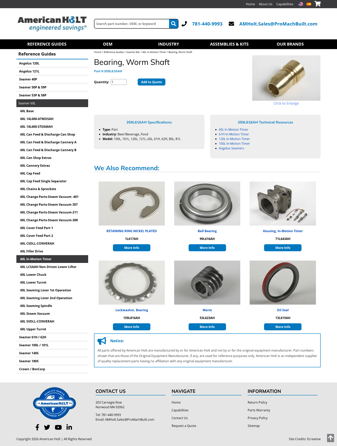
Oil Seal (283, 310)
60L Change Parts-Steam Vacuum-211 (49, 212)
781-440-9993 (207, 23)
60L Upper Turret (33, 329)
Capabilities (284, 4)
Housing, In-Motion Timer (283, 231)
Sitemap (254, 426)
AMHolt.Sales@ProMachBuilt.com (278, 23)
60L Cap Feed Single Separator (43, 181)
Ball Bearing (207, 231)
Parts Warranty (259, 410)
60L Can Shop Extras (35, 158)
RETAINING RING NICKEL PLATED (131, 231)
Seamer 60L (26, 103)
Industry (168, 44)
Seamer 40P (27, 79)
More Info (131, 248)
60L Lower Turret (33, 282)
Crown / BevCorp (31, 369)
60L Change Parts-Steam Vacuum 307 (49, 204)
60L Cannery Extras (35, 165)
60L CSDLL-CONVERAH (37, 243)
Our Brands (290, 44)
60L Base (27, 111)
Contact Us (180, 418)
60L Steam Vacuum (35, 313)
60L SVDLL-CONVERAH (37, 321)
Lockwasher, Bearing (131, 310)
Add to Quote (151, 82)
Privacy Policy (258, 418)
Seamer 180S (28, 361)
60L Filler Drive (31, 251)
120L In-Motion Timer (234, 139)
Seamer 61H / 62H (32, 337)
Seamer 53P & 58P (32, 95)
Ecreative (314, 439)
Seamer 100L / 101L (33, 345)
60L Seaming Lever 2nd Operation (46, 298)
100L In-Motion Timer (234, 143)
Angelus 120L (28, 63)
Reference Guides (47, 44)
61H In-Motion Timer (234, 134)
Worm (207, 310)
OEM (108, 44)
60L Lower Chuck (33, 274)
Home (250, 4)
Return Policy (257, 402)
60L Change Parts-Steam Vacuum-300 (49, 220)
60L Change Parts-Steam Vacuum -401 (49, 197)
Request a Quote (184, 426)
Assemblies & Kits (229, 44)
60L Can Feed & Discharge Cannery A (48, 142)
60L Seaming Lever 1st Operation (45, 290)
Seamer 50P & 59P (32, 87)
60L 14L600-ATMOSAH (36, 119)
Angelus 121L (28, 71)
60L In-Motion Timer (35, 259)
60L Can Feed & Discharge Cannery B (48, 150)
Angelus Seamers (231, 148)
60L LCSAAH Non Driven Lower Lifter (48, 267)
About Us (265, 4)
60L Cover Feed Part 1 (36, 228)
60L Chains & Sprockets (38, 189)
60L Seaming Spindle (36, 306)
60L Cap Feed (30, 173)
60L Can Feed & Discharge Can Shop (47, 134)
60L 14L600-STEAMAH (36, 126)
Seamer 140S (28, 353)
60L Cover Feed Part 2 (36, 236)
